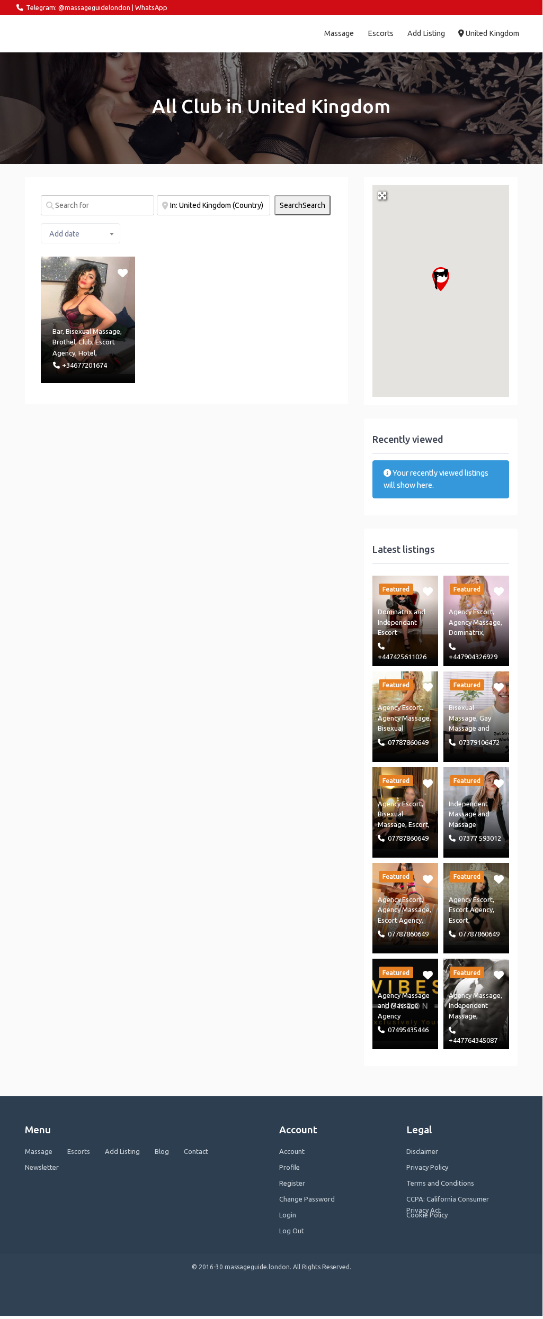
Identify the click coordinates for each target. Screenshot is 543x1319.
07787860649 (408, 742)
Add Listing (426, 33)
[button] (441, 279)
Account (292, 1151)
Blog (162, 1151)
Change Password (307, 1199)
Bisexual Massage (93, 331)
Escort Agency (400, 920)
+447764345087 (473, 1040)
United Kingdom (491, 33)
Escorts (381, 33)
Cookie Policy (427, 1214)
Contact (196, 1151)
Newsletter (42, 1167)
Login (287, 1214)
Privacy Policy (427, 1167)
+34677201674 (84, 365)
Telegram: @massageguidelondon (78, 7)
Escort (418, 824)
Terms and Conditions (440, 1183)
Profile (289, 1167)
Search (302, 205)
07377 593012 (480, 838)
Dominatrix (395, 611)
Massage (339, 33)
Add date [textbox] (64, 234)
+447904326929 (473, 656)
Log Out (291, 1230)
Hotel (86, 353)
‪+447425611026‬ (402, 656)
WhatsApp (151, 7)
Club (85, 341)
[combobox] (80, 233)
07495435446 (408, 1029)
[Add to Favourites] (123, 272)
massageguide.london (62, 33)
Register (292, 1183)
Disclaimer (422, 1151)
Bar (57, 331)
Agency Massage (475, 622)
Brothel (63, 341)
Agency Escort (471, 611)
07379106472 (479, 742)
